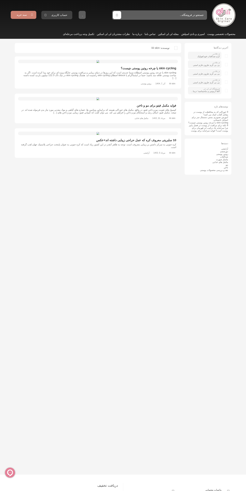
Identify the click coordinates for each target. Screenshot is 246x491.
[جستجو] (117, 15)
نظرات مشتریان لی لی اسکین (113, 34)
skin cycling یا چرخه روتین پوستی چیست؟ (208, 122)
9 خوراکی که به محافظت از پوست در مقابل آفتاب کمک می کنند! (210, 113)
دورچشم (224, 151)
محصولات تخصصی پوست (221, 34)
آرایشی (146, 153)
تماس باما (150, 34)
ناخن (226, 167)
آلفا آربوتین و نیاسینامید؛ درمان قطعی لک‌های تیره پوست (205, 91)
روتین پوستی (146, 83)
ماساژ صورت (222, 159)
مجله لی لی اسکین (168, 34)
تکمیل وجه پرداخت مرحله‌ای (78, 34)
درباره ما (137, 34)
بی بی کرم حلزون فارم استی (206, 65)
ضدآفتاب (224, 157)
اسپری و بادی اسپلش (193, 34)
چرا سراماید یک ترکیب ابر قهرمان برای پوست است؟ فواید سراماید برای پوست (209, 129)
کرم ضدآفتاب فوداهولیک (208, 56)
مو (227, 165)
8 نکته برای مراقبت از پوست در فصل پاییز (208, 125)
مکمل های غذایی (141, 118)
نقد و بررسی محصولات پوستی (214, 170)
